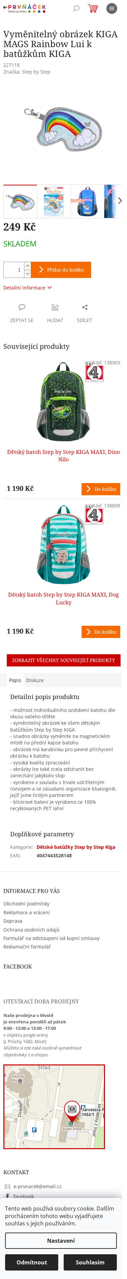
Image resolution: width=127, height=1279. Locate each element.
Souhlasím (90, 1262)
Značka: (26, 71)
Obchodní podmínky (26, 903)
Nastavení (61, 1240)
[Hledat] (76, 8)
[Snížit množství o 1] (27, 274)
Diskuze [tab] (35, 680)
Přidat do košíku (65, 269)
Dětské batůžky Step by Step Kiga (76, 847)
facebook (24, 1196)
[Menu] (112, 8)
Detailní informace (24, 287)
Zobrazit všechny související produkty (63, 660)
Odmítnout (32, 1262)
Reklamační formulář (27, 946)
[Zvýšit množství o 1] (27, 266)
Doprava (12, 921)
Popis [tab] (15, 680)
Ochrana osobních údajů (31, 929)
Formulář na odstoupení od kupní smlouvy (51, 938)
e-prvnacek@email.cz (38, 1186)
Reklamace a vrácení (26, 912)
